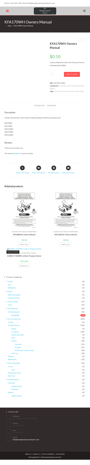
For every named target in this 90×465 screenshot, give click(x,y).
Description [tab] (39, 105)
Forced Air (62, 86)
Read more (24, 266)
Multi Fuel (14, 389)
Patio (13, 338)
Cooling (9, 281)
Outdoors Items (12, 302)
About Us (28, 454)
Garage (10, 322)
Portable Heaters (32, 231)
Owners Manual (67, 91)
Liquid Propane (16, 386)
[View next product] (84, 40)
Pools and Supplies (13, 363)
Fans (9, 285)
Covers (10, 366)
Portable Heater (78, 91)
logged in (17, 153)
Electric (13, 329)
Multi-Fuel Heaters (14, 295)
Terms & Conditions (48, 454)
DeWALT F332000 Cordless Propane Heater (24, 256)
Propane (18, 347)
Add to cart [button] (24, 244)
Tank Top (14, 353)
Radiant (33, 253)
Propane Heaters (14, 298)
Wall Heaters (12, 359)
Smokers (11, 356)
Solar (13, 370)
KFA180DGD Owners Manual (24, 235)
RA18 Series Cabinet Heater (24, 350)
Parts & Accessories (14, 319)
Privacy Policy (60, 454)
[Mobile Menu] (84, 11)
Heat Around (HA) (17, 335)
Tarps (10, 305)
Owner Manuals (72, 86)
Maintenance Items (14, 373)
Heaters (9, 291)
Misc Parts (11, 376)
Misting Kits (12, 288)
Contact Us (36, 454)
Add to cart (72, 74)
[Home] (5, 26)
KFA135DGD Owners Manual (66, 235)
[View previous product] (80, 40)
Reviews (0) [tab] (51, 105)
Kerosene (18, 344)
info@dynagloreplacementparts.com (26, 440)
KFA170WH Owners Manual (23, 26)
